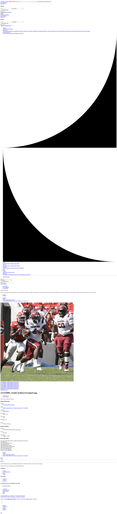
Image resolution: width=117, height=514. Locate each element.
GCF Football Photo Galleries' (9, 404)
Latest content (16, 274)
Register (2, 461)
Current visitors (6, 268)
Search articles (17, 265)
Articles (4, 264)
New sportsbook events (16, 31)
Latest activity (68, 31)
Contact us (5, 489)
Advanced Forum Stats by (12, 496)
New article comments (50, 31)
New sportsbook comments (31, 31)
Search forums (10, 28)
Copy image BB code (4, 444)
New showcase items (76, 31)
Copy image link (3, 441)
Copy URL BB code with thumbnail (7, 446)
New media (9, 31)
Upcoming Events (11, 33)
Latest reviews (27, 274)
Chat (4, 270)
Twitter (4, 479)
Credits (4, 271)
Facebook (5, 478)
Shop (4, 269)
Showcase (5, 273)
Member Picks (18, 33)
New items (57, 31)
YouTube (4, 481)
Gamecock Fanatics (6, 485)
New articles (23, 31)
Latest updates (22, 274)
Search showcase (6, 276)
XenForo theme (29, 499)
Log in (1, 458)
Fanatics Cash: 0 (11, 272)
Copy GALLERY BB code (5, 449)
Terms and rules (6, 490)
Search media (16, 263)
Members (5, 266)
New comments (11, 263)
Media (4, 262)
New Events (5, 33)
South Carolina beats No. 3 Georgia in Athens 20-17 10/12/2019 (15, 408)
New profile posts (62, 31)
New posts (5, 28)
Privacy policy (5, 491)
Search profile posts (20, 268)
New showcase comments (85, 31)
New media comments (41, 31)
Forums (4, 27)
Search (22, 33)
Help (4, 492)
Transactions (5, 272)
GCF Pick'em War (6, 32)
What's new (5, 30)
